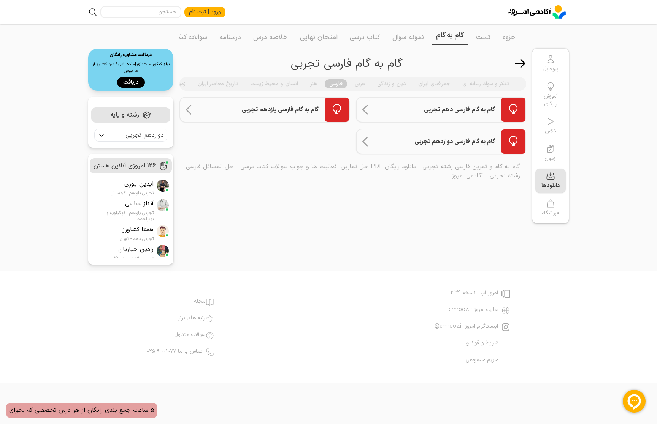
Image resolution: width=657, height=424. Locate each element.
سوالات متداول (190, 335)
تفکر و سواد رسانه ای (485, 84)
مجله (199, 301)
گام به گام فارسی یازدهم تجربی (280, 109)
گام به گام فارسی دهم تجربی (459, 109)
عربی (360, 84)
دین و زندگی (391, 84)
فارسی (336, 84)
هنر (313, 84)
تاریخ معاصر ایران (218, 84)
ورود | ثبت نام (205, 12)
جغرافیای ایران (434, 84)
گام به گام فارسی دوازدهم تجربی (454, 141)
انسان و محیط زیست (274, 84)
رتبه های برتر (191, 318)
